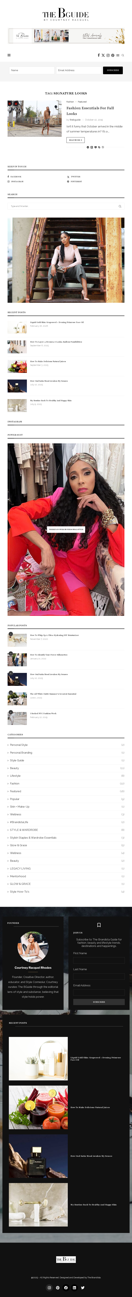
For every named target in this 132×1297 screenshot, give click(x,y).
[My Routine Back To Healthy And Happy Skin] (17, 405)
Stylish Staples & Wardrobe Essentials (67, 837)
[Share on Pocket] (95, 147)
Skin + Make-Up (67, 806)
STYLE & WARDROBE (67, 829)
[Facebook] (99, 55)
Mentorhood (67, 876)
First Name (80, 953)
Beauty (67, 768)
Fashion (67, 783)
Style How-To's (67, 891)
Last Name (80, 969)
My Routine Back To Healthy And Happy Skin (50, 400)
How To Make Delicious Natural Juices (48, 361)
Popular (67, 799)
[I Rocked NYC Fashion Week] (17, 718)
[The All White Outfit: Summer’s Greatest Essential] (17, 698)
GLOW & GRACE (67, 883)
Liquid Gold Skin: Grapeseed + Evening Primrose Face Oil (57, 322)
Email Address (81, 985)
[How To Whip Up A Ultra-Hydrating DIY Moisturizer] (17, 640)
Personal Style (67, 744)
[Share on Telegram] (88, 147)
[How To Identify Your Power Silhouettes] (17, 659)
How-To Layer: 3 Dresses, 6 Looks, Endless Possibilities (56, 342)
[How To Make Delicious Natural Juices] (17, 366)
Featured (67, 791)
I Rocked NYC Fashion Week (43, 713)
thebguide (75, 119)
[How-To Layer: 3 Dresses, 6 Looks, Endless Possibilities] (17, 346)
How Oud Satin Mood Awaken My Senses (49, 381)
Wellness (67, 814)
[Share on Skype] (99, 147)
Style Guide (67, 760)
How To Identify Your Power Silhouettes (48, 655)
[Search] (122, 55)
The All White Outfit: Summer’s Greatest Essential (53, 694)
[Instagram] (108, 55)
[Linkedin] (74, 1287)
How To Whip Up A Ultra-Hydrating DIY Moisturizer (54, 635)
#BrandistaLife (67, 822)
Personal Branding (67, 752)
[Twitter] (103, 55)
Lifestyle (67, 775)
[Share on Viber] (103, 147)
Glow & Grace (67, 845)
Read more (74, 140)
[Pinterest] (112, 55)
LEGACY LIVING (67, 868)
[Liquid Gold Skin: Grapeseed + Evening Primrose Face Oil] (17, 327)
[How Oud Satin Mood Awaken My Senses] (17, 386)
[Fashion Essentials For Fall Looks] (35, 119)
